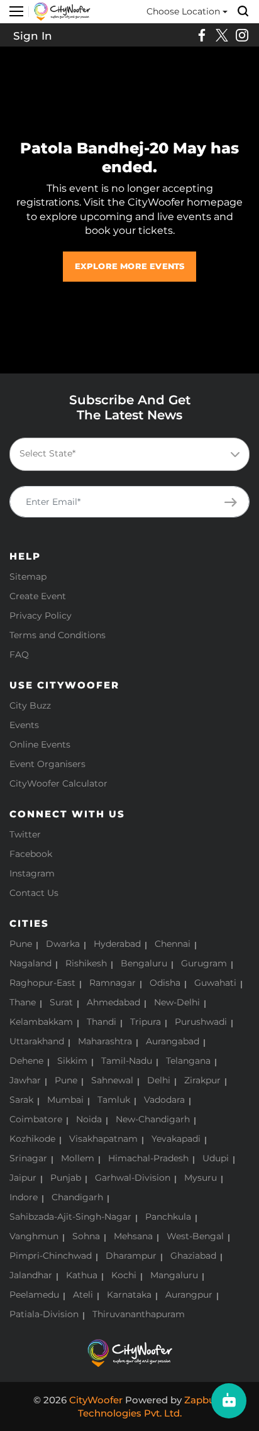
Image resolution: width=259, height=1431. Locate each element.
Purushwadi (201, 1021)
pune (66, 1080)
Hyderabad (117, 943)
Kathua (81, 1275)
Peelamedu (34, 1294)
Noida (89, 1119)
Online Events (39, 744)
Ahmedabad (113, 1002)
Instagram (32, 873)
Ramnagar (112, 982)
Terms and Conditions (57, 635)
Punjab (65, 1177)
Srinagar (28, 1158)
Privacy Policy (40, 615)
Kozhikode (32, 1138)
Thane (22, 1002)
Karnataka (129, 1294)
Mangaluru (174, 1275)
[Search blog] (244, 12)
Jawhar (25, 1080)
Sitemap (28, 576)
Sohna (86, 1236)
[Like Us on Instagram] (242, 35)
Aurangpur (188, 1294)
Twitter (25, 834)
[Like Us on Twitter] (222, 35)
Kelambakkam (41, 1021)
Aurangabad (172, 1041)
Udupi (215, 1158)
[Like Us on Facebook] (202, 35)
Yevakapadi (176, 1138)
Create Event (37, 596)
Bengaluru (144, 963)
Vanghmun (33, 1236)
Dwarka (63, 943)
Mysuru (200, 1177)
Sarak (21, 1099)
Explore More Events (130, 266)
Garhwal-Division (132, 1177)
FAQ (19, 654)
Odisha (165, 982)
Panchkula (168, 1216)
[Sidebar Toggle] (16, 11)
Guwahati (215, 982)
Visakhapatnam (103, 1138)
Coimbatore (35, 1119)
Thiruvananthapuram (138, 1314)
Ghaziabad (193, 1255)
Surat (61, 1002)
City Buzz (30, 705)
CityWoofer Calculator (58, 783)
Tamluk (113, 1099)
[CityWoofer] (62, 10)
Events (24, 725)
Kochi (123, 1275)
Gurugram (204, 963)
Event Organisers (47, 764)
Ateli (83, 1294)
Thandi (101, 1021)
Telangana (188, 1060)
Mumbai (65, 1099)
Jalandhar (30, 1275)
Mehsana (133, 1236)
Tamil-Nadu (126, 1060)
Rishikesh (86, 963)
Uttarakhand (36, 1041)
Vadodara (164, 1099)
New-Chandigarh (153, 1119)
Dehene (26, 1060)
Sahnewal (112, 1080)
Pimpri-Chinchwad (50, 1255)
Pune (20, 943)
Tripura (145, 1021)
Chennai (172, 943)
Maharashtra (105, 1041)
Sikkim (72, 1060)
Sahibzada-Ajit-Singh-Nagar (70, 1216)
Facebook (30, 853)
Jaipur (22, 1177)
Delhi (158, 1080)
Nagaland (30, 963)
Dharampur (131, 1255)
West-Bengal (195, 1236)
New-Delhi (177, 1002)
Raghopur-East (42, 982)
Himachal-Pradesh (148, 1158)
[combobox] (129, 454)
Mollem (77, 1158)
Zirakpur (202, 1080)
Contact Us (33, 892)
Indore (23, 1197)
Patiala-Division (44, 1314)
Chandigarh (77, 1197)
